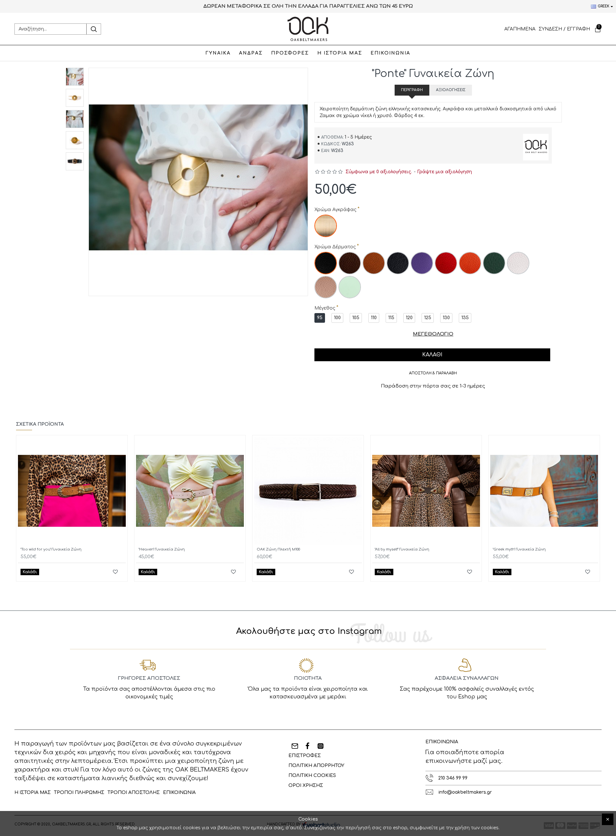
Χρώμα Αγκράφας (335, 209)
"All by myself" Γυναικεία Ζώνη (402, 549)
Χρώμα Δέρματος (335, 246)
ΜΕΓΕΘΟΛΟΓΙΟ (433, 334)
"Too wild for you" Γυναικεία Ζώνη (51, 549)
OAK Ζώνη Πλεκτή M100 (278, 549)
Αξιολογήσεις (451, 90)
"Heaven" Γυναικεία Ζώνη (162, 549)
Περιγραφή (412, 90)
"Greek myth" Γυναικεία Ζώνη (519, 549)
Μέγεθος (324, 308)
